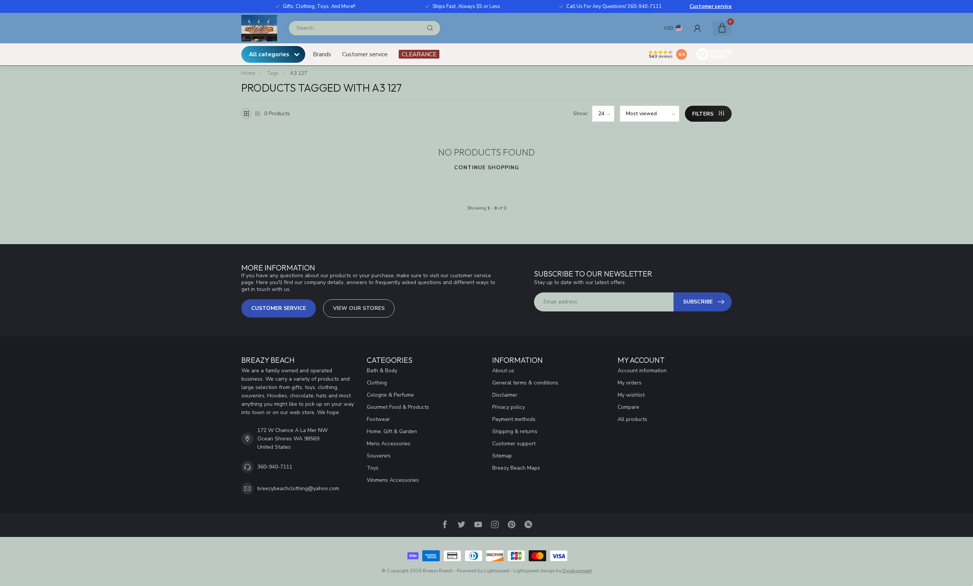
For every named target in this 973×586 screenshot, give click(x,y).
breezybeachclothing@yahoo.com (298, 488)
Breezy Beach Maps (516, 468)
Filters (703, 114)
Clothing (377, 382)
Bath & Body (382, 370)
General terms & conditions (525, 382)
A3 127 (298, 73)
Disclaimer (504, 395)
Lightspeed (496, 570)
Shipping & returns (514, 431)
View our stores (359, 308)
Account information (642, 370)
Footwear (378, 419)
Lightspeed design (534, 570)
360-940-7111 (274, 466)
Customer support (514, 443)
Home (248, 73)
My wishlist (631, 395)
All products (632, 419)
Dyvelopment (577, 570)
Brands (322, 54)
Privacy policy (508, 407)
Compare (628, 407)
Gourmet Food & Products (398, 407)
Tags (273, 73)
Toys (373, 468)
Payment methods (514, 419)
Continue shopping (486, 167)
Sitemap (502, 455)
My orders (630, 382)
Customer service (710, 6)
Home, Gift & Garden (392, 431)
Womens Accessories (393, 480)
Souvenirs (379, 455)
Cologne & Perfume (390, 395)
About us (503, 370)
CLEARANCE (419, 54)
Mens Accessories (388, 443)
